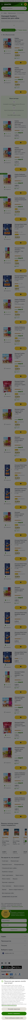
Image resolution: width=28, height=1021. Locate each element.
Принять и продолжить (14, 1013)
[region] (14, 1000)
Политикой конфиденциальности (9, 1005)
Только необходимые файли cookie (14, 1018)
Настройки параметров (14, 1009)
